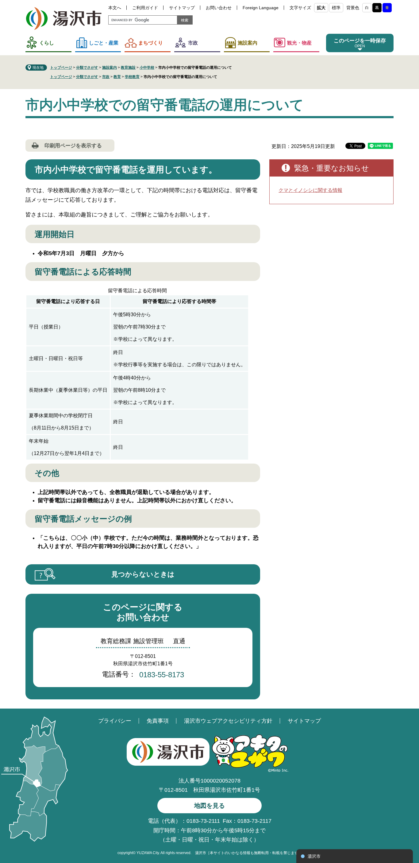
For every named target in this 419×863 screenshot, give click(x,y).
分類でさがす (87, 67)
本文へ (114, 7)
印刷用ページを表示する (73, 146)
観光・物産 (299, 42)
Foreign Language (261, 7)
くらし (46, 42)
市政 (193, 42)
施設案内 (247, 42)
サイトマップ (182, 7)
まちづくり (150, 42)
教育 (117, 77)
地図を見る (209, 805)
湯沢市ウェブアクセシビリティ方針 (228, 721)
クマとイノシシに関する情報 (310, 190)
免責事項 (158, 721)
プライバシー (114, 721)
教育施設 (128, 67)
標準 (336, 7)
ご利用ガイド (145, 7)
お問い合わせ (219, 7)
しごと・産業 (103, 42)
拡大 (321, 7)
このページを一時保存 (360, 41)
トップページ (61, 67)
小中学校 (147, 67)
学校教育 (132, 77)
